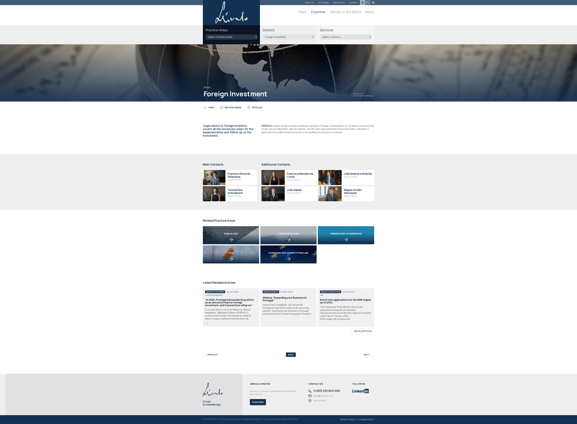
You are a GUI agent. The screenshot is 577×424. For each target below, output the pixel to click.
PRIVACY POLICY (348, 419)
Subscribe (258, 402)
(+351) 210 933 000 (326, 391)
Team (302, 12)
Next (368, 354)
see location (319, 400)
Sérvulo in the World (345, 12)
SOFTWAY (294, 419)
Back (291, 354)
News (369, 12)
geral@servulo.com (323, 395)
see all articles (363, 331)
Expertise (318, 12)
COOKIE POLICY (366, 419)
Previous (211, 354)
